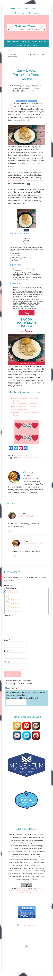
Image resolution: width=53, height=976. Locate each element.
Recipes (25, 455)
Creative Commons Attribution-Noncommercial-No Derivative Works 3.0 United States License (26, 890)
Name (7, 640)
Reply (10, 531)
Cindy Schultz (22, 888)
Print (26, 230)
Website (7, 662)
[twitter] (26, 740)
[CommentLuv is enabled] (13, 688)
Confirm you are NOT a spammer (18, 681)
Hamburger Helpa (20, 409)
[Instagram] (36, 730)
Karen (20, 513)
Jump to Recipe (21, 101)
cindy (24, 541)
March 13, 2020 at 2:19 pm (28, 516)
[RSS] (17, 730)
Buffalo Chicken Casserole (24, 407)
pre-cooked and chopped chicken (22, 181)
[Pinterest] (26, 730)
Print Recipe (32, 101)
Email (7, 651)
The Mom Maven (26, 27)
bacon (20, 458)
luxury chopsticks (32, 163)
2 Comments (36, 91)
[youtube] (36, 740)
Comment (8, 615)
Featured (19, 455)
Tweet (10, 105)
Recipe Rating (9, 585)
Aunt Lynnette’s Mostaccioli (25, 404)
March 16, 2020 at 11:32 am (32, 544)
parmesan (34, 458)
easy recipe (26, 458)
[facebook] (17, 740)
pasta (40, 458)
